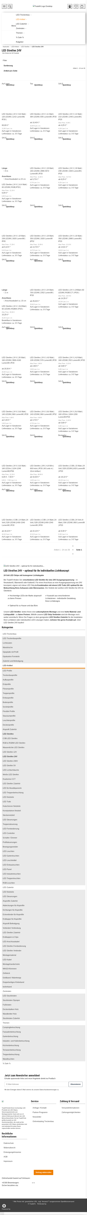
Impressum (8, 1161)
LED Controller (9, 833)
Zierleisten (7, 991)
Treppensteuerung (10, 824)
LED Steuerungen (10, 820)
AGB (5, 1157)
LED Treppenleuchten (11, 878)
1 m (6, 293)
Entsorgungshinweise (12, 1152)
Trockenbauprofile (10, 675)
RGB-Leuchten (9, 883)
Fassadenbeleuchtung (12, 1032)
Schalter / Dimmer (10, 838)
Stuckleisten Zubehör (11, 1018)
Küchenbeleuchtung (11, 1045)
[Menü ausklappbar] (5, 26)
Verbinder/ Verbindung (12, 928)
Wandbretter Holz (10, 1014)
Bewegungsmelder (10, 847)
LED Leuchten (8, 851)
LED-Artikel (8, 665)
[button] (69, 6)
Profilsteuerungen (10, 842)
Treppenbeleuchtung (11, 1054)
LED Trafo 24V (64, 585)
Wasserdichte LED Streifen (13, 747)
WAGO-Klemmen (10, 969)
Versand (45, 1201)
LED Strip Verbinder (52, 614)
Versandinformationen (70, 1108)
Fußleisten (7, 1005)
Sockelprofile (8, 707)
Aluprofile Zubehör (10, 901)
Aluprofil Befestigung (11, 923)
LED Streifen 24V (10, 756)
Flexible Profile (9, 711)
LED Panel (7, 869)
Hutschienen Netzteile (12, 806)
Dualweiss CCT (9, 779)
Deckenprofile (8, 725)
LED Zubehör (8, 887)
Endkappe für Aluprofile (12, 919)
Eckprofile (7, 684)
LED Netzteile (8, 797)
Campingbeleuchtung (11, 1027)
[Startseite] (42, 6)
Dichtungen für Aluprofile (13, 910)
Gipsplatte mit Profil (10, 652)
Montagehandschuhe (11, 964)
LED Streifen (15, 612)
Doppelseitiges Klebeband (13, 982)
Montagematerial (9, 955)
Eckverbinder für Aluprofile (13, 914)
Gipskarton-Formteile (11, 656)
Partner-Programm (40, 1112)
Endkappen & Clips (10, 937)
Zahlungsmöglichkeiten (71, 1112)
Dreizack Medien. (53, 1204)
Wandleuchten (8, 1059)
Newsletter (37, 1117)
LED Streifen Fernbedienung (14, 946)
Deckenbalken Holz (11, 1009)
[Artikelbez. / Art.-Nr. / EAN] (9, 6)
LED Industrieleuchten (12, 874)
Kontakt (69, 620)
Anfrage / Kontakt (39, 1108)
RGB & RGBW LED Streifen (14, 743)
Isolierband (7, 987)
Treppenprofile (8, 693)
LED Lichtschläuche (11, 770)
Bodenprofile (8, 702)
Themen (6, 1023)
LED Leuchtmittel (10, 860)
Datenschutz (9, 1143)
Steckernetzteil (9, 815)
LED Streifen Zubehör (11, 784)
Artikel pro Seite (10, 71)
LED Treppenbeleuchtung (13, 793)
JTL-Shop (14, 1209)
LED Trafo (7, 802)
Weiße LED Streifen (11, 775)
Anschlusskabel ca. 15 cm (15, 301)
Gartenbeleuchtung (10, 1036)
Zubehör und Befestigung (13, 661)
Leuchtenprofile (9, 720)
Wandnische (8, 647)
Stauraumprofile (9, 716)
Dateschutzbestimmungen (48, 1090)
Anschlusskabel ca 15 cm (15, 179)
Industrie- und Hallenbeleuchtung (16, 1041)
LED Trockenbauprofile (12, 638)
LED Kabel (7, 960)
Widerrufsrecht (9, 1148)
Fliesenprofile (8, 689)
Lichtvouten (7, 643)
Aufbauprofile (8, 680)
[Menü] (4, 6)
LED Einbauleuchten (11, 865)
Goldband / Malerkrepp (12, 978)
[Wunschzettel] (76, 6)
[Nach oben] (2, 1213)
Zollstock (6, 973)
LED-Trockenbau (9, 634)
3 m (6, 171)
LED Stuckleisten (10, 996)
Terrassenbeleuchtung (12, 1050)
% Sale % (7, 1063)
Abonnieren (75, 1084)
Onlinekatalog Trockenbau (43, 1121)
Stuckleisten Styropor (11, 1000)
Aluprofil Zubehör (10, 729)
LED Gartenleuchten (11, 856)
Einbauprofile (8, 698)
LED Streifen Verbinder (12, 951)
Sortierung (8, 66)
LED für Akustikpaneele (12, 788)
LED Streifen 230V (10, 761)
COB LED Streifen (10, 738)
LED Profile (7, 671)
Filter (5, 60)
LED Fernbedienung (11, 829)
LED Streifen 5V (9, 765)
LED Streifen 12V (10, 752)
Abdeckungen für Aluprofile (13, 905)
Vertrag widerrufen (43, 1172)
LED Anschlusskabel (11, 942)
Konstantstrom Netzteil (12, 811)
